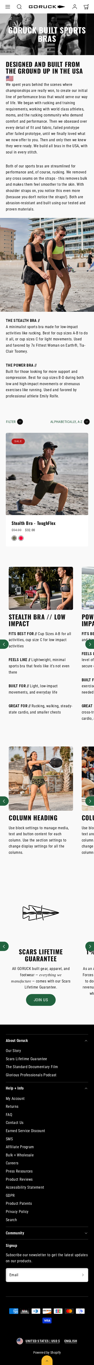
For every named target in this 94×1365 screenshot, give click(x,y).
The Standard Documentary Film (32, 1067)
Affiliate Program (20, 1147)
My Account (15, 1098)
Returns (12, 1106)
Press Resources (19, 1171)
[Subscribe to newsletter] (83, 1275)
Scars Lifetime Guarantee (26, 1059)
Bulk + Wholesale (20, 1155)
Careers (12, 1163)
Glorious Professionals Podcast (31, 1075)
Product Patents (19, 1203)
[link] (75, 7)
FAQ (9, 1114)
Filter (11, 422)
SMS (9, 1139)
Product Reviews (19, 1179)
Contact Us (14, 1122)
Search (11, 1220)
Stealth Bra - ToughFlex (33, 523)
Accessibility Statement (25, 1187)
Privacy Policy (17, 1211)
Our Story (13, 1050)
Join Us (41, 999)
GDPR (10, 1195)
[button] (7, 7)
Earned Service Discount (25, 1131)
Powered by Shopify (47, 1352)
